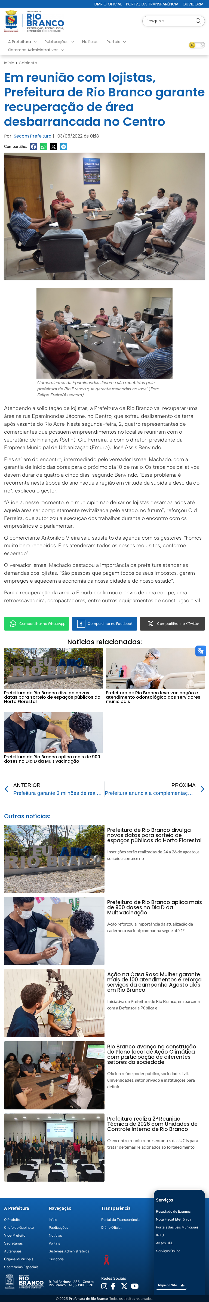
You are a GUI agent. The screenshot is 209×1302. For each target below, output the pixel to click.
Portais (113, 41)
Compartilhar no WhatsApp (42, 623)
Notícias (90, 41)
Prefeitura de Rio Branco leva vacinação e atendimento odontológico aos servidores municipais (153, 697)
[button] (33, 146)
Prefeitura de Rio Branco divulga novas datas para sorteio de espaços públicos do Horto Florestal (52, 697)
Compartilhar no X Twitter (178, 623)
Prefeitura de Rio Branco (88, 1299)
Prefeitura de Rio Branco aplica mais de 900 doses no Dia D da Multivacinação (52, 759)
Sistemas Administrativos (33, 50)
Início (9, 63)
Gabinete (28, 63)
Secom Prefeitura (32, 136)
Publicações (57, 41)
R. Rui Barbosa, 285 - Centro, (71, 1283)
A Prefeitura (19, 41)
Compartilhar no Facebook (110, 623)
